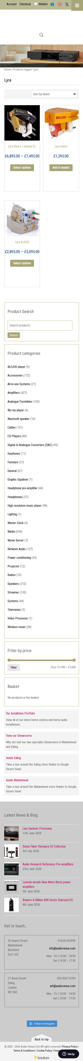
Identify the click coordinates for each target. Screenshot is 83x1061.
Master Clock (16, 523)
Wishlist (43, 4)
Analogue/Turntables (20, 401)
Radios (12, 575)
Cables (12, 427)
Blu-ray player (16, 410)
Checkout (25, 4)
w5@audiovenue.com (62, 986)
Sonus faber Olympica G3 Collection (44, 846)
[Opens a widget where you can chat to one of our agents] (68, 1054)
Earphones (14, 453)
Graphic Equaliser (18, 479)
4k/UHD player (16, 367)
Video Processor (18, 618)
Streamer (13, 592)
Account (12, 4)
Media (11, 531)
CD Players (14, 436)
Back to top (42, 1039)
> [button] (78, 55)
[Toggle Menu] (77, 5)
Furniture (13, 462)
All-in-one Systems (19, 384)
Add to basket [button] (61, 167)
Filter (14, 667)
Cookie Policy (44, 1050)
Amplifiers (14, 393)
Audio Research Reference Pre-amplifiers (48, 864)
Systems (13, 601)
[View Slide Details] (41, 56)
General (12, 471)
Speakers (13, 584)
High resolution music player (25, 505)
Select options (22, 167)
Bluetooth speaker (19, 419)
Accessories (15, 375)
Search (13, 335)
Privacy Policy (69, 1046)
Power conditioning (19, 557)
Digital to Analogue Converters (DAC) (30, 445)
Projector (13, 566)
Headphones (15, 497)
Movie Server (16, 540)
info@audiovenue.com (62, 948)
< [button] (5, 55)
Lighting (12, 514)
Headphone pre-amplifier (22, 488)
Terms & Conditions (24, 1050)
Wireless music (17, 627)
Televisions (14, 610)
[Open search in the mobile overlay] (41, 35)
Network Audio (16, 549)
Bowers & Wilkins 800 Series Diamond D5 (48, 900)
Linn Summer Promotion (37, 828)
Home (7, 69)
